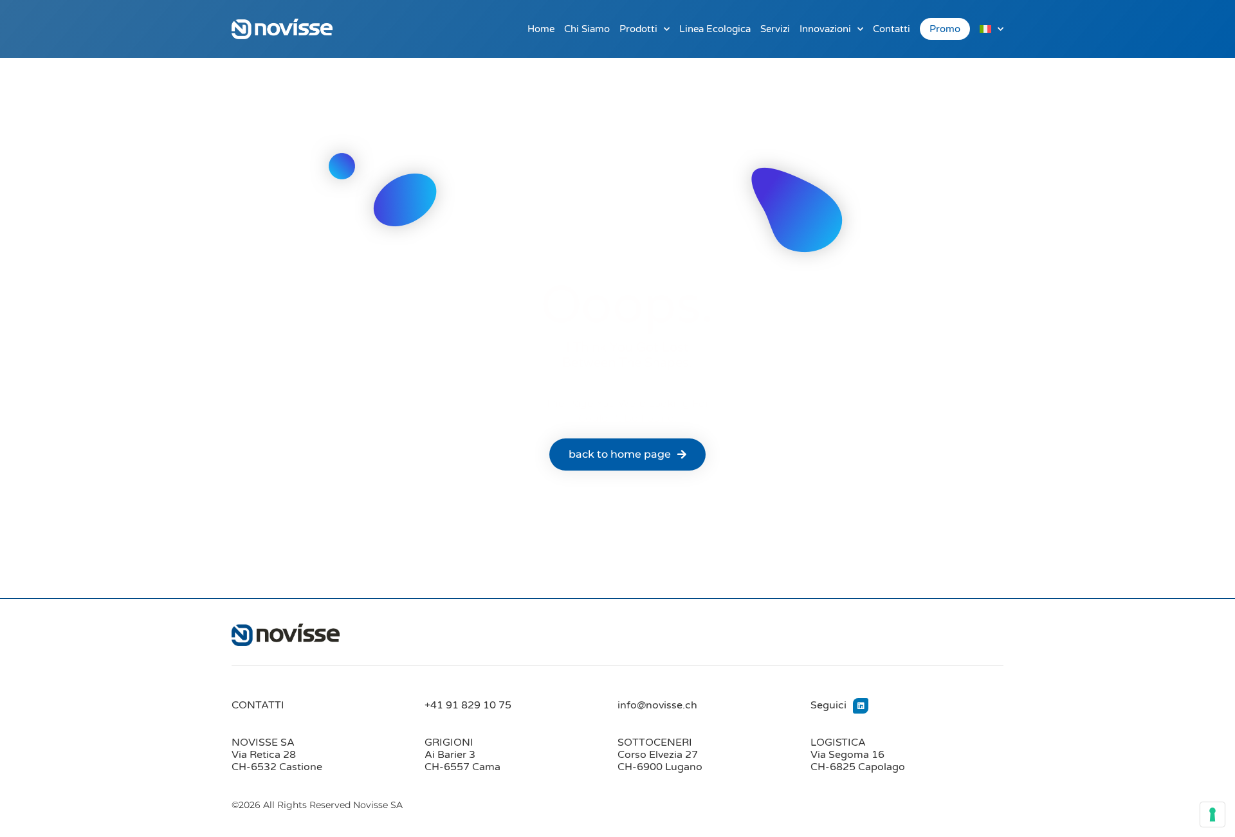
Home (540, 29)
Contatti (891, 29)
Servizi (775, 29)
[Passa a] (991, 28)
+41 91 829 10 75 (468, 705)
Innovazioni (825, 29)
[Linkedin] (860, 706)
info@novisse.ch (657, 705)
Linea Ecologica (715, 29)
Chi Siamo (587, 29)
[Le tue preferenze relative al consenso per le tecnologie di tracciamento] (1212, 814)
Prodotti (638, 29)
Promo (944, 29)
